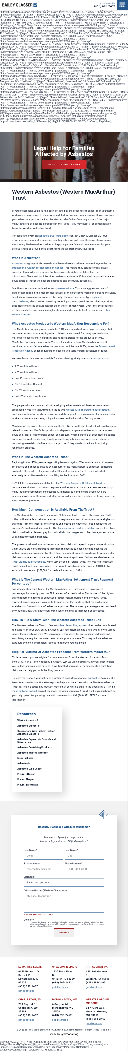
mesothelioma (66, 288)
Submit (64, 933)
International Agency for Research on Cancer (37, 267)
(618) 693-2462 (104, 6)
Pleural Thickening (27, 784)
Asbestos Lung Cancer (29, 768)
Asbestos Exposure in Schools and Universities (36, 740)
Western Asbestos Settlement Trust (81, 483)
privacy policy (36, 926)
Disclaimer (106, 1030)
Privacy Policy (92, 1030)
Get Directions (26, 991)
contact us (94, 678)
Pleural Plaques (26, 779)
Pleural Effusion (26, 774)
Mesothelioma (25, 758)
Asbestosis (23, 763)
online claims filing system (73, 625)
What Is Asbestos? (27, 720)
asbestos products (98, 358)
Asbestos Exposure (28, 725)
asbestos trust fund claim (53, 235)
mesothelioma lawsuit (24, 691)
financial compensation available (76, 528)
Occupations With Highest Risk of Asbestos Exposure (36, 732)
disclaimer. (48, 926)
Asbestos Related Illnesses (32, 752)
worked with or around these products (88, 409)
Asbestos (17, 263)
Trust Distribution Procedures (28, 561)
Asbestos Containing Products (34, 747)
